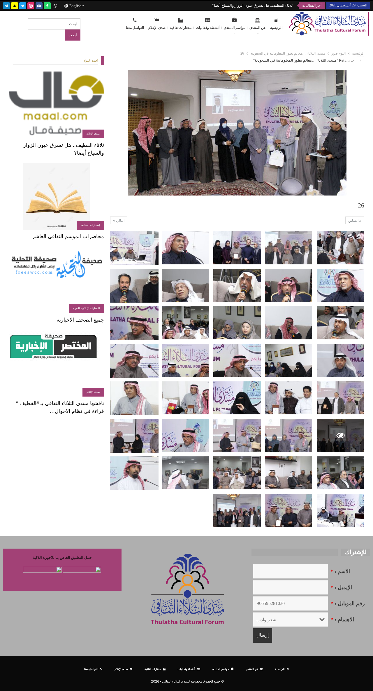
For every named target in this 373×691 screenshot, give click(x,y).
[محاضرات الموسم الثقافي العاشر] (56, 196)
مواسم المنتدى (234, 28)
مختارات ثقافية (180, 28)
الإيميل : (341, 587)
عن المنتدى (257, 28)
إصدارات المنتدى (90, 225)
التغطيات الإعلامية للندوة (86, 308)
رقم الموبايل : (347, 603)
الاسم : (340, 571)
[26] (340, 247)
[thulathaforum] (47, 5)
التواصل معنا (135, 28)
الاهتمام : (342, 619)
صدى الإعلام (157, 28)
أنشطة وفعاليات (207, 28)
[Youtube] (39, 5)
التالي (119, 221)
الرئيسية (276, 28)
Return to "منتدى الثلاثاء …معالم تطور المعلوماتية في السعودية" (304, 60)
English (75, 6)
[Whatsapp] (55, 5)
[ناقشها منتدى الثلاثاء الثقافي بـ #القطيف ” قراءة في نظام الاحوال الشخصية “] (56, 363)
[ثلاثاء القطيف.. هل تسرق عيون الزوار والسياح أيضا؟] (56, 104)
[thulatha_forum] (30, 5)
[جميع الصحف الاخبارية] (56, 279)
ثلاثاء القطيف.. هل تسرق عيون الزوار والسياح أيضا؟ (252, 5)
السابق (353, 221)
